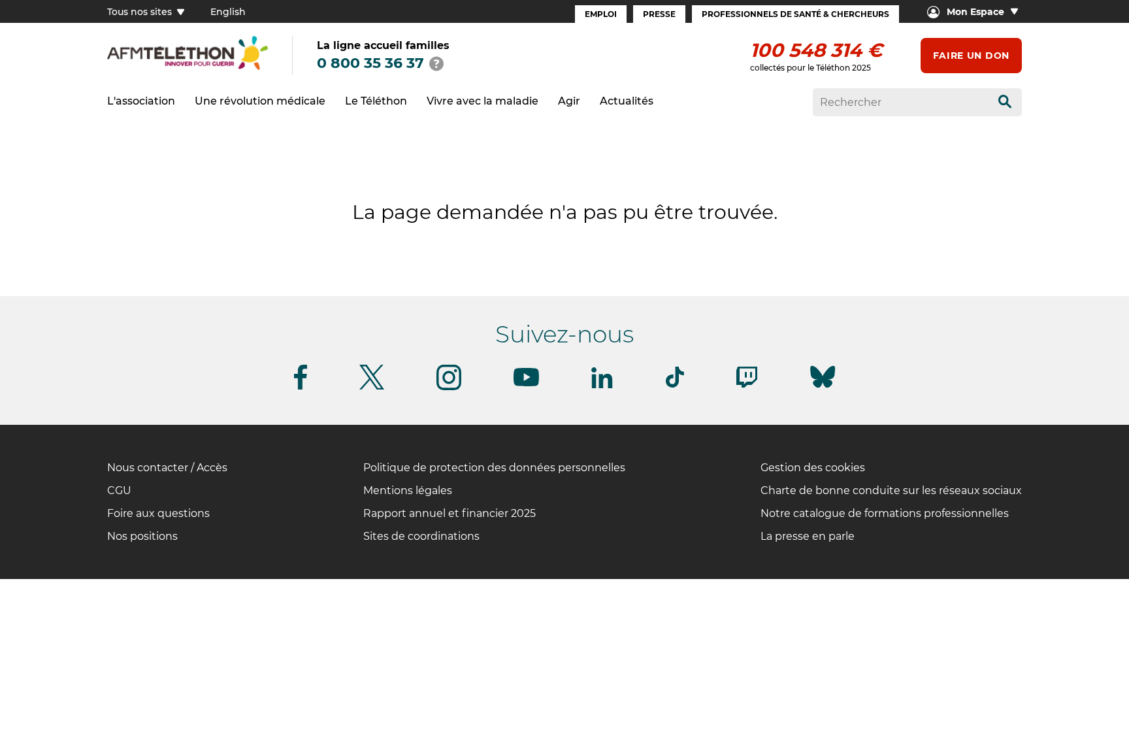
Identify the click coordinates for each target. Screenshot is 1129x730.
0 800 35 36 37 (370, 63)
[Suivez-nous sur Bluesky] (823, 388)
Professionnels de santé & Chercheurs (795, 14)
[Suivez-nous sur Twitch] (746, 385)
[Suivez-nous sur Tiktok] (675, 385)
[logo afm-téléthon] (187, 67)
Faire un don (971, 55)
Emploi (601, 14)
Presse (659, 14)
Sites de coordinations (421, 536)
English (228, 12)
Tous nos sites (140, 12)
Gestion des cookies (813, 467)
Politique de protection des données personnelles (494, 467)
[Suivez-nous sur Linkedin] (602, 386)
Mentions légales (407, 490)
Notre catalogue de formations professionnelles (885, 513)
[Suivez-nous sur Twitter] (371, 387)
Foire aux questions (158, 513)
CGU (119, 490)
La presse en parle (808, 536)
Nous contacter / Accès (167, 467)
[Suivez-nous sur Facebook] (300, 387)
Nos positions (142, 536)
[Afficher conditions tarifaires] (436, 63)
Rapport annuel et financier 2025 (449, 513)
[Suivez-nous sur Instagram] (448, 388)
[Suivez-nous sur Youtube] (526, 384)
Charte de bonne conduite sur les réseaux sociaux (891, 490)
